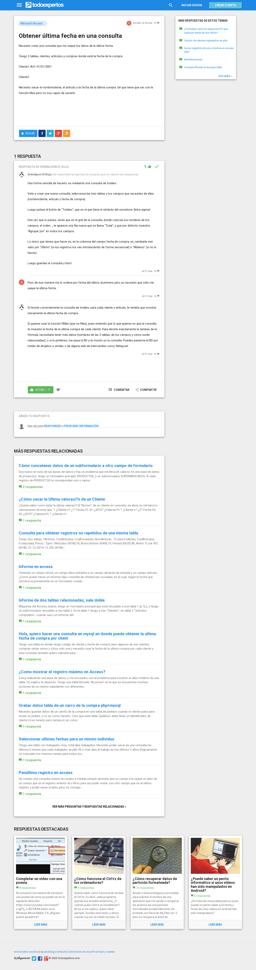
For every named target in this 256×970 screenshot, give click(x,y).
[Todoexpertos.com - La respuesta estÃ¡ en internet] (45, 5)
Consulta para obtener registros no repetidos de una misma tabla (78, 533)
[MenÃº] (19, 5)
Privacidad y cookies (103, 951)
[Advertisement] (89, 113)
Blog (51, 951)
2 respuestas (33, 487)
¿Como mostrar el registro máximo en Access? (62, 671)
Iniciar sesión (191, 5)
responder (52, 426)
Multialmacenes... (194, 59)
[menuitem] (42, 133)
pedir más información (81, 426)
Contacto (61, 951)
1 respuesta (32, 520)
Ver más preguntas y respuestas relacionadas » (89, 806)
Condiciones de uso (79, 951)
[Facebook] (39, 958)
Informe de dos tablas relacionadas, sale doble (62, 600)
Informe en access (36, 566)
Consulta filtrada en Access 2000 (203, 67)
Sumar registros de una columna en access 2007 (209, 50)
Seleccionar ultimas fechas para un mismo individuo (66, 739)
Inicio (17, 951)
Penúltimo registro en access (46, 772)
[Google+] (45, 958)
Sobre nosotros (30, 951)
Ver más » (225, 76)
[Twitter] (33, 958)
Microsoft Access (32, 23)
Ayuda (43, 951)
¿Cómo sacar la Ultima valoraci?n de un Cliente (62, 499)
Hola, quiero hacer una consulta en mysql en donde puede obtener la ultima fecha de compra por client (87, 636)
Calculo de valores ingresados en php (206, 40)
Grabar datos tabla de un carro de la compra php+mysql (70, 705)
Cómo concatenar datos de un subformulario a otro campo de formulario (86, 465)
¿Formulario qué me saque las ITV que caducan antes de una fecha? (206, 30)
